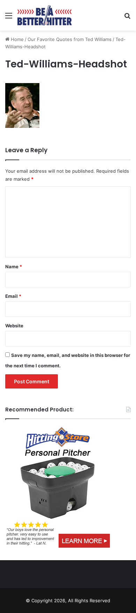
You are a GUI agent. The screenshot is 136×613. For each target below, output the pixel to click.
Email (13, 296)
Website (14, 325)
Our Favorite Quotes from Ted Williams (70, 39)
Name (13, 266)
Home (16, 39)
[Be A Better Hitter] (44, 15)
